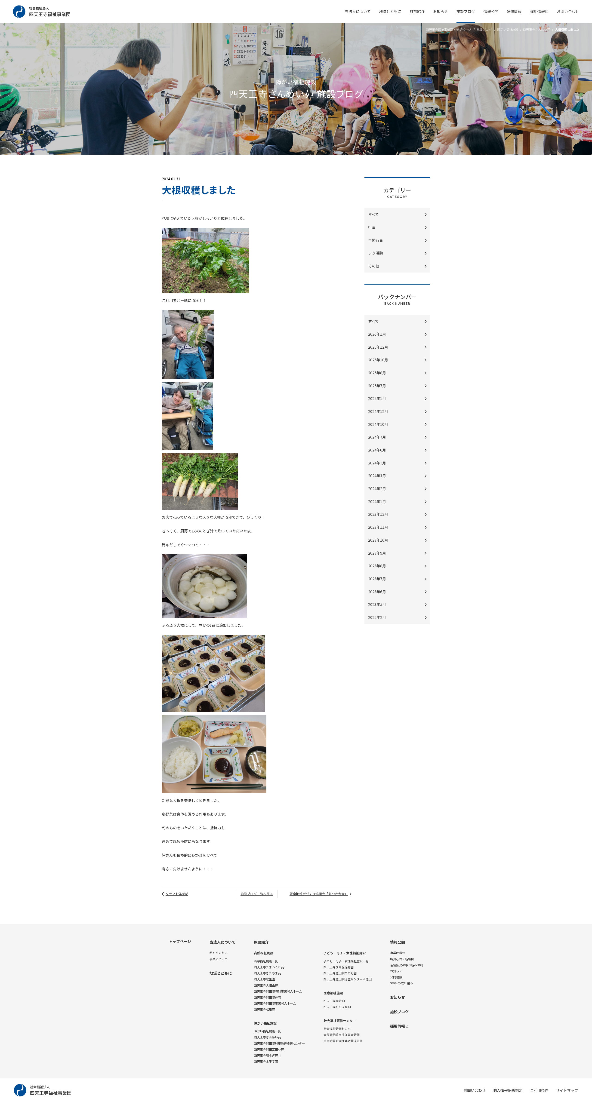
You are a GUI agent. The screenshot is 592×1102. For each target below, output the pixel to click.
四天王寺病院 (333, 1001)
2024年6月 (377, 450)
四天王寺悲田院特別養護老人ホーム (278, 991)
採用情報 (537, 11)
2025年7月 (377, 385)
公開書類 (396, 977)
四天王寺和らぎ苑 (266, 1055)
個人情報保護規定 (508, 1090)
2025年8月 (377, 372)
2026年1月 (377, 334)
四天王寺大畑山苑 (266, 985)
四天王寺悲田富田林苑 (269, 1049)
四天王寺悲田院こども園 (340, 973)
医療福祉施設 (333, 993)
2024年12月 (378, 411)
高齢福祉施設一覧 (266, 961)
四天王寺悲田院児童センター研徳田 (348, 979)
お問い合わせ (568, 11)
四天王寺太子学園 (266, 1061)
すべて (373, 214)
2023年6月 (377, 591)
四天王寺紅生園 (264, 979)
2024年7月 (377, 437)
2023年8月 (377, 565)
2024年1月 (377, 501)
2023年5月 (377, 604)
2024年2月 (377, 488)
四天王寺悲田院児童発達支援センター (279, 1043)
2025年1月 (377, 398)
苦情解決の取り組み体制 (406, 965)
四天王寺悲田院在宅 (267, 997)
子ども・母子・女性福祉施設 (345, 953)
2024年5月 (377, 463)
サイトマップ (567, 1090)
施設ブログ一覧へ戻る (256, 893)
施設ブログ (465, 11)
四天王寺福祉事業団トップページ (448, 29)
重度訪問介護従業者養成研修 (343, 1041)
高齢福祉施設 (263, 953)
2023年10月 (378, 540)
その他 (373, 266)
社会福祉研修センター (340, 1021)
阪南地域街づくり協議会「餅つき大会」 (319, 893)
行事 (372, 227)
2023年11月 (378, 527)
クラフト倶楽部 (177, 893)
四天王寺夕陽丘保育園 (339, 967)
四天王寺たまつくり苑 (269, 967)
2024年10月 (378, 424)
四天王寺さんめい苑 (536, 29)
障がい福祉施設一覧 (267, 1031)
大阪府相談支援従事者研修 (342, 1034)
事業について (219, 959)
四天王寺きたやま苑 (267, 973)
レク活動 (375, 253)
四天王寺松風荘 (264, 1009)
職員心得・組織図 (402, 959)
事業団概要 (397, 953)
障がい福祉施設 (507, 29)
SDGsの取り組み (401, 983)
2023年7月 (377, 578)
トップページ (180, 941)
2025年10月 (378, 359)
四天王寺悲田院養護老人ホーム (275, 1003)
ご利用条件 (539, 1090)
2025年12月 (378, 347)
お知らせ (440, 11)
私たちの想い (219, 953)
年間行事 (375, 240)
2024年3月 (377, 475)
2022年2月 (377, 617)
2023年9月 (377, 553)
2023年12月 (378, 514)
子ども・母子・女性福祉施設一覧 (346, 961)
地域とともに (390, 11)
